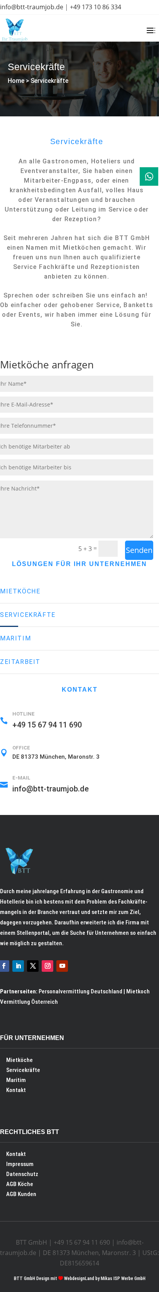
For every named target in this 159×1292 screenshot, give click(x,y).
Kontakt (16, 1090)
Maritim (15, 638)
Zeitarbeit (20, 661)
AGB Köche (19, 1184)
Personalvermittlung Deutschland (80, 991)
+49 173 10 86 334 (95, 7)
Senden (139, 550)
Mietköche (20, 591)
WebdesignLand (79, 1278)
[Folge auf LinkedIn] (18, 966)
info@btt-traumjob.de (31, 7)
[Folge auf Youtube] (62, 966)
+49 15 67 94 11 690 (47, 724)
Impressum (20, 1164)
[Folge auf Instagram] (47, 966)
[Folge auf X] (33, 966)
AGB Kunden (21, 1194)
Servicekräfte (49, 80)
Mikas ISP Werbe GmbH (123, 1278)
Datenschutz (22, 1174)
